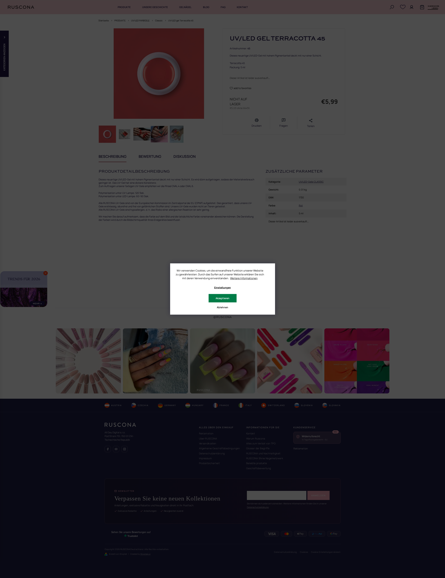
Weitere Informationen (244, 278)
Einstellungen (222, 287)
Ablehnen (222, 307)
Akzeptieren (222, 298)
